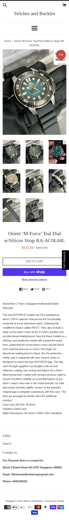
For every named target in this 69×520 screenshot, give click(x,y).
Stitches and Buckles (34, 13)
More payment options (34, 279)
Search (7, 443)
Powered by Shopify (54, 501)
